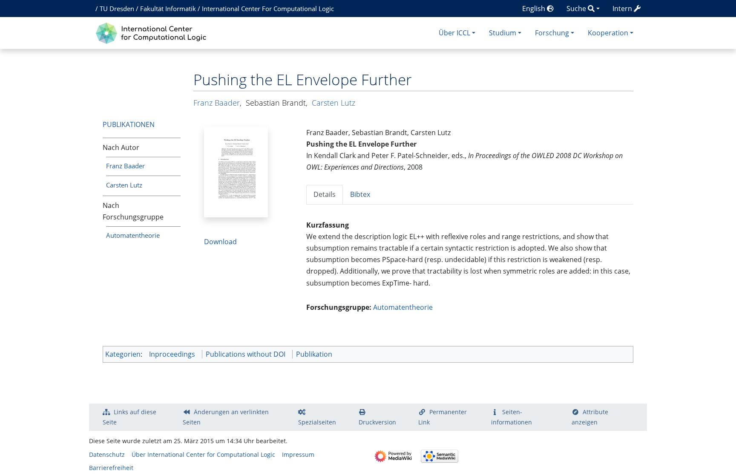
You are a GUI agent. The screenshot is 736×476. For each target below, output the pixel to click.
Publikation (314, 354)
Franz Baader (125, 166)
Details (324, 194)
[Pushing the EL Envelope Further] (236, 171)
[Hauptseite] (153, 32)
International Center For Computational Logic (268, 8)
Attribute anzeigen (590, 417)
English (534, 8)
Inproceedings (172, 354)
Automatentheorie (133, 235)
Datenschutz (107, 454)
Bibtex (360, 194)
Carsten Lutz (124, 185)
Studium (502, 33)
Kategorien (123, 354)
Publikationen (129, 124)
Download (220, 241)
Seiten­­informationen (511, 417)
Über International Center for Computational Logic (203, 454)
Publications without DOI (245, 354)
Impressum (298, 454)
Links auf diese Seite (129, 417)
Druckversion (377, 422)
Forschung (552, 33)
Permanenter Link (442, 417)
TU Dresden (117, 8)
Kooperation (608, 33)
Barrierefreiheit (111, 468)
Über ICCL (454, 33)
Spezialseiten (317, 422)
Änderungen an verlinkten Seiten (226, 417)
